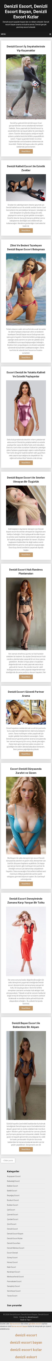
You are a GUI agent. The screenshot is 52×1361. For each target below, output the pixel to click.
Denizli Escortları (13, 1243)
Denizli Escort (12, 1229)
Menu (3, 34)
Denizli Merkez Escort (15, 1248)
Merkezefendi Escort (15, 1277)
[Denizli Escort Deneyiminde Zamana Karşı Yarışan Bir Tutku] (26, 941)
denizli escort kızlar (26, 1350)
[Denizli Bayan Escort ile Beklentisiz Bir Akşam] (26, 1075)
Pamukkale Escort (14, 1281)
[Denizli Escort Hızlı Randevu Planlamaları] (26, 614)
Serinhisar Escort (14, 1291)
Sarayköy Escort (13, 1286)
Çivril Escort (11, 1224)
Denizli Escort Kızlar (15, 1238)
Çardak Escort (12, 1219)
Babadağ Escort (13, 1181)
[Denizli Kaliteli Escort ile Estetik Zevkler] (26, 188)
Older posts (8, 1161)
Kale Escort (11, 1267)
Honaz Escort (12, 1262)
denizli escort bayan (26, 1342)
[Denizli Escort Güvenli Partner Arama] (26, 712)
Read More (26, 151)
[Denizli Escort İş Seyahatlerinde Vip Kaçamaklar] (26, 87)
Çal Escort (11, 1210)
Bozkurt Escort (13, 1200)
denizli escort (33, 1317)
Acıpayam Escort (14, 1176)
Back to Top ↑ (26, 1320)
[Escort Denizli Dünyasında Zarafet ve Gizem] (26, 816)
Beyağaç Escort (13, 1195)
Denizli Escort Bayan (15, 1234)
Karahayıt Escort (13, 1272)
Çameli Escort (12, 1215)
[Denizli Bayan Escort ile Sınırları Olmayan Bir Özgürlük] (26, 506)
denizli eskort (26, 1357)
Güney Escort (12, 1258)
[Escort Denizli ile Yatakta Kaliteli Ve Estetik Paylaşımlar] (26, 408)
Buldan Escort (12, 1205)
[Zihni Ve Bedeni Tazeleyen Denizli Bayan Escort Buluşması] (26, 290)
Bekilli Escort (12, 1191)
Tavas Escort (12, 1296)
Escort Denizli (12, 1253)
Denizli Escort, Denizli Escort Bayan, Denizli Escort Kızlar (26, 11)
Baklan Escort (12, 1186)
